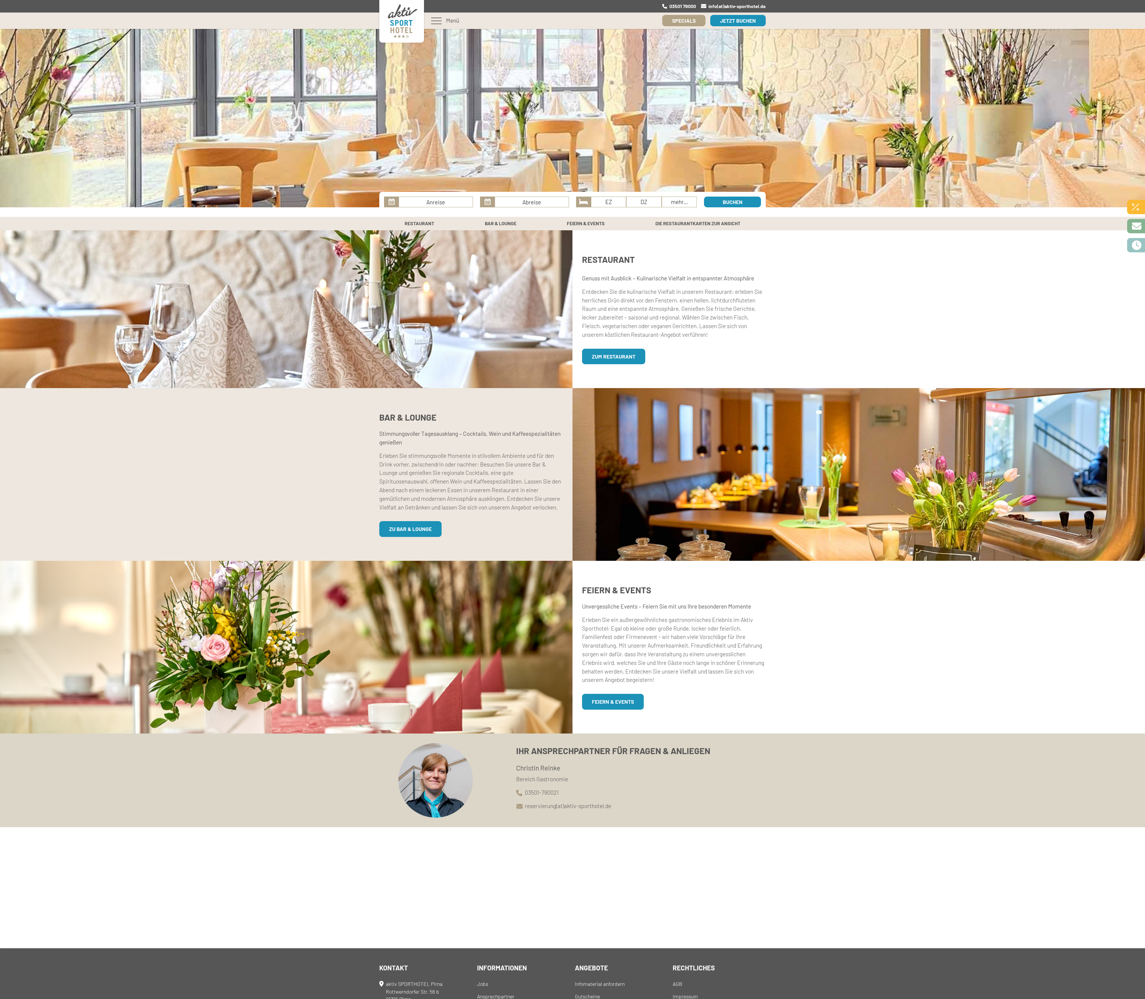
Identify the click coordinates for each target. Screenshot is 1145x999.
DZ (643, 201)
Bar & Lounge (500, 223)
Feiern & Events (586, 223)
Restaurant (419, 223)
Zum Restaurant (613, 356)
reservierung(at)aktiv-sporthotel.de (568, 805)
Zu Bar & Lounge (410, 529)
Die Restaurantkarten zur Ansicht (697, 223)
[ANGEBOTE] (1136, 207)
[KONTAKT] (1136, 226)
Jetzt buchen (738, 20)
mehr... (679, 201)
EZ (608, 201)
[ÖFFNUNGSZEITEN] (1136, 245)
